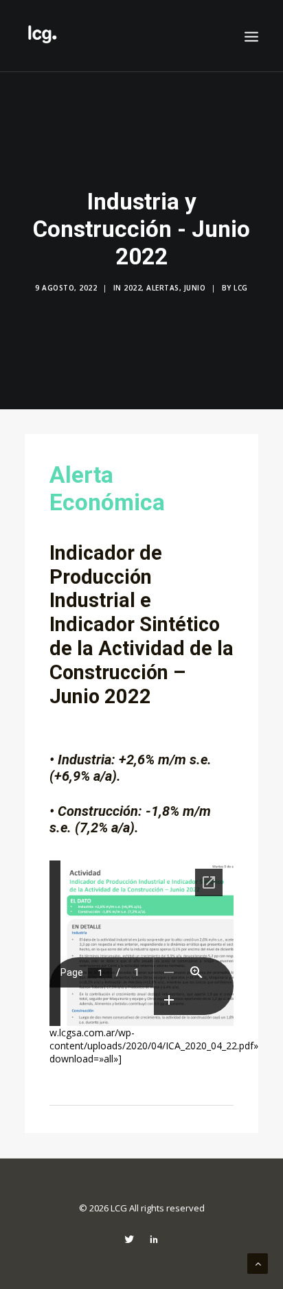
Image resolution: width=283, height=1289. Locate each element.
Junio (195, 288)
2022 (133, 288)
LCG (241, 288)
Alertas (162, 288)
